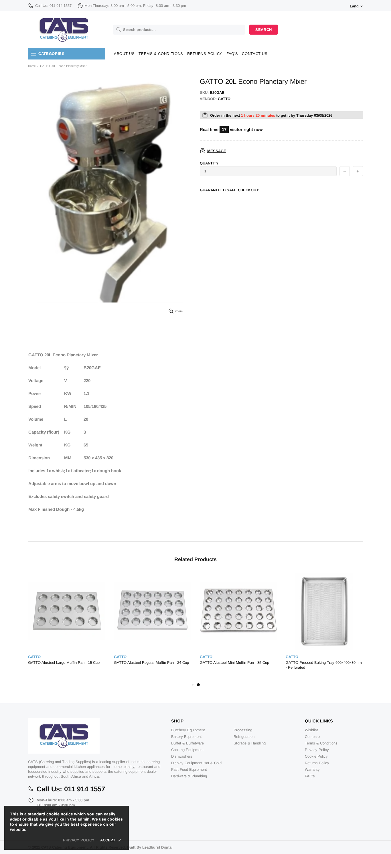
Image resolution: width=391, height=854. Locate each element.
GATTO (34, 657)
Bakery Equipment (186, 736)
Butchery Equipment (188, 730)
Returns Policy (317, 763)
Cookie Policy (316, 756)
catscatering (64, 29)
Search (263, 29)
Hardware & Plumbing (189, 776)
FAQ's (310, 776)
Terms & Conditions (321, 743)
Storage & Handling (250, 743)
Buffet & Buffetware (187, 743)
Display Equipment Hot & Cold (196, 763)
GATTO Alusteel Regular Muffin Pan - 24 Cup (151, 662)
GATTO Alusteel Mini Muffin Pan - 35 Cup (234, 662)
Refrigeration (244, 736)
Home (32, 65)
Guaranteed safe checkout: (229, 190)
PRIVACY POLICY (78, 840)
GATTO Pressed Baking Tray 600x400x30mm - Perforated (324, 665)
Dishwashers (181, 756)
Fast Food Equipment (189, 769)
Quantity (209, 163)
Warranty (312, 769)
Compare (312, 736)
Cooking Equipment (187, 750)
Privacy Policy (317, 750)
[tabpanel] (238, 624)
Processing (243, 730)
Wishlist (311, 730)
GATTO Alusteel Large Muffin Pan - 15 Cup (64, 662)
